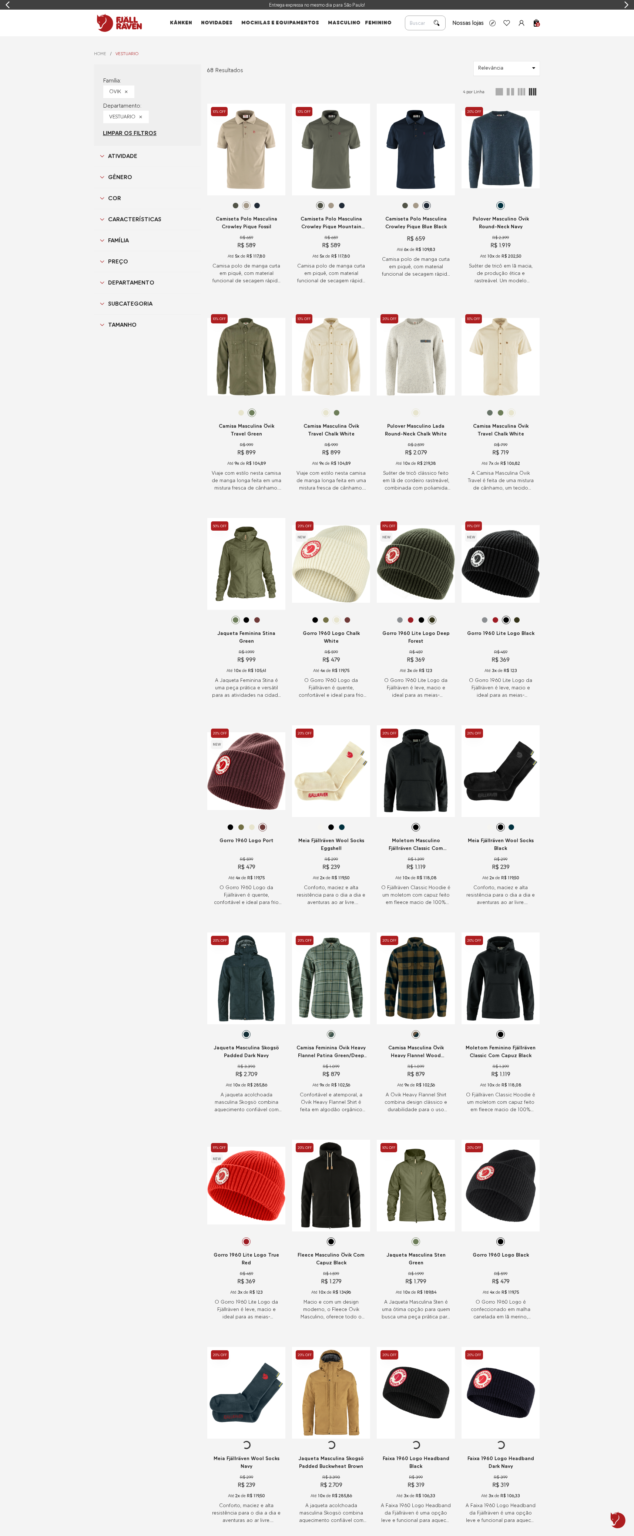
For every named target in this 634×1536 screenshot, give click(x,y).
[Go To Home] (118, 23)
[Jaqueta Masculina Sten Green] (416, 1185)
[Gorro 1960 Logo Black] (501, 1185)
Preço (118, 261)
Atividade (122, 155)
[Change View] (499, 91)
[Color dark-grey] (320, 1241)
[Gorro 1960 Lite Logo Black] (501, 564)
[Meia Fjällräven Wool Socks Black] (501, 771)
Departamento (131, 282)
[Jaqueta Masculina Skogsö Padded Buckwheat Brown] (331, 1393)
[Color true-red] (410, 620)
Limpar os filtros (130, 133)
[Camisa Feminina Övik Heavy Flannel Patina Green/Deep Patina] (331, 978)
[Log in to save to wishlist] (275, 109)
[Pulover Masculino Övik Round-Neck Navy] (501, 149)
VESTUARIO (126, 53)
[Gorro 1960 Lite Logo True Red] (246, 1185)
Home (100, 53)
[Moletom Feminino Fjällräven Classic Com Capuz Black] (501, 978)
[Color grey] (400, 620)
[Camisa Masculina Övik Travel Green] (246, 356)
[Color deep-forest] (432, 620)
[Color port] (257, 620)
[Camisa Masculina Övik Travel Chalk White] (331, 356)
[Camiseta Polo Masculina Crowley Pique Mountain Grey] (331, 149)
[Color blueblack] (257, 205)
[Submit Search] (437, 23)
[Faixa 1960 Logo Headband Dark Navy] (501, 1393)
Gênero (120, 177)
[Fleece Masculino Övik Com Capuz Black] (331, 1185)
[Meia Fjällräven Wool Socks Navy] (246, 1393)
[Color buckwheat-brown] (235, 1034)
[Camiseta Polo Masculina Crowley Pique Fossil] (246, 149)
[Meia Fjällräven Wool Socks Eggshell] (331, 771)
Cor (114, 198)
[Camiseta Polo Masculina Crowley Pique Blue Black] (416, 149)
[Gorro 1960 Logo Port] (246, 771)
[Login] (521, 23)
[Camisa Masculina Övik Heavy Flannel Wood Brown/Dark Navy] (416, 978)
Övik (115, 91)
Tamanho (122, 324)
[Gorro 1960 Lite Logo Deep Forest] (416, 564)
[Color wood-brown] (410, 1034)
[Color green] (252, 413)
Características (134, 219)
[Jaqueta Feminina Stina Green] (246, 564)
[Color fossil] (246, 205)
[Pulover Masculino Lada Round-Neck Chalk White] (416, 356)
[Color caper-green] (326, 620)
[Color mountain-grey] (235, 205)
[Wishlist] (506, 23)
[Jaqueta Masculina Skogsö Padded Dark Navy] (246, 978)
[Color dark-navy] (257, 1034)
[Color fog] (315, 1034)
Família (118, 240)
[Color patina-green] (490, 413)
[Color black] (246, 620)
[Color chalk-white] (241, 413)
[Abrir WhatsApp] (618, 1520)
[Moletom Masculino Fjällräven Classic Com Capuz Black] (416, 771)
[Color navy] (500, 205)
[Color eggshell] (320, 827)
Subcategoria (130, 303)
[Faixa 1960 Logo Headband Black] (416, 1393)
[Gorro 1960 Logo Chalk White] (331, 564)
